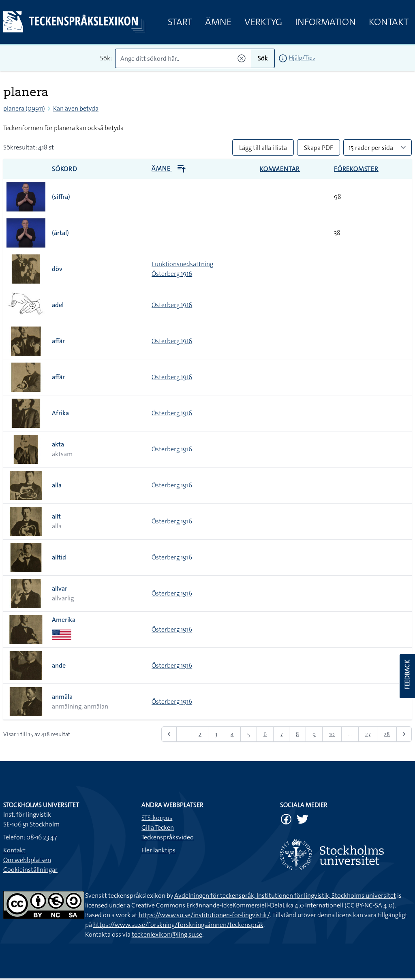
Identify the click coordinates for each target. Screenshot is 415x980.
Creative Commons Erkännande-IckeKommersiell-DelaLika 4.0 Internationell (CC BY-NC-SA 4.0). (263, 905)
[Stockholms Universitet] (346, 854)
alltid (59, 557)
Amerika (63, 619)
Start (180, 21)
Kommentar (280, 168)
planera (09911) (24, 108)
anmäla (62, 696)
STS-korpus (156, 817)
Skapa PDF (318, 147)
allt (56, 516)
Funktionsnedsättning (182, 264)
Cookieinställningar (30, 869)
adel (58, 305)
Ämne (218, 21)
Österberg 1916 (172, 273)
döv (57, 269)
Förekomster (356, 168)
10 (332, 734)
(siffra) (61, 196)
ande (59, 665)
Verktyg (263, 21)
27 (367, 734)
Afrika (60, 413)
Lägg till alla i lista (263, 147)
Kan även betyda (75, 108)
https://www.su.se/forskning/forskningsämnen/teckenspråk (178, 924)
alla (57, 485)
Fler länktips (158, 850)
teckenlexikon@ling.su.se (167, 934)
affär (58, 341)
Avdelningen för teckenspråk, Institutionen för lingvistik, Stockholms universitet (285, 895)
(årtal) (60, 232)
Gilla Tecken (157, 827)
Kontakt (389, 21)
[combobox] (183, 58)
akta (58, 444)
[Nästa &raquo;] (404, 734)
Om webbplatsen (27, 860)
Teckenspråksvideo (167, 837)
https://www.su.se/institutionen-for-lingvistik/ (204, 915)
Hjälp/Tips (302, 57)
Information (325, 21)
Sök (263, 58)
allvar (59, 588)
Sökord (64, 168)
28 (387, 734)
